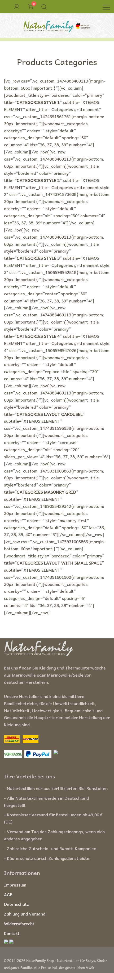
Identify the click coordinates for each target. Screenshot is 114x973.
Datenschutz (16, 903)
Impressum (15, 884)
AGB (8, 894)
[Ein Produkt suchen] (44, 6)
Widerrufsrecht (19, 923)
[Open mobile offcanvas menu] (106, 6)
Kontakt (12, 933)
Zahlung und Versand (24, 913)
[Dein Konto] (17, 6)
